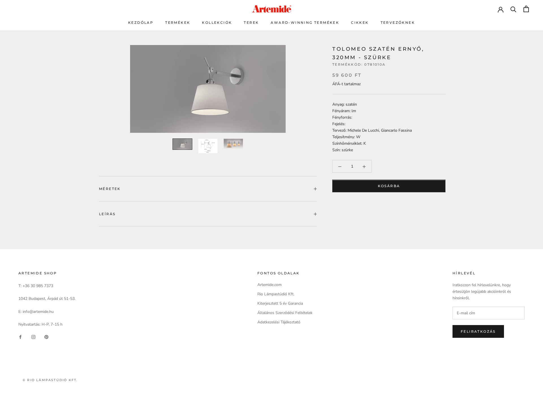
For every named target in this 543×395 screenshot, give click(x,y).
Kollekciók (217, 22)
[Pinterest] (46, 336)
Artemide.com (269, 284)
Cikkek (360, 22)
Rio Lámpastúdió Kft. (275, 294)
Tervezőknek (398, 22)
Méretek (110, 189)
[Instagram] (33, 336)
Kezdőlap (140, 22)
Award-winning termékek (305, 22)
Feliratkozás (478, 331)
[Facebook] (20, 336)
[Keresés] (513, 9)
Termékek (177, 22)
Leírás (107, 214)
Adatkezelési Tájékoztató (278, 322)
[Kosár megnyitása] (526, 9)
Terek (251, 22)
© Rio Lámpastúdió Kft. (50, 380)
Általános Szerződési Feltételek (285, 312)
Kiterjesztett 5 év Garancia (280, 303)
